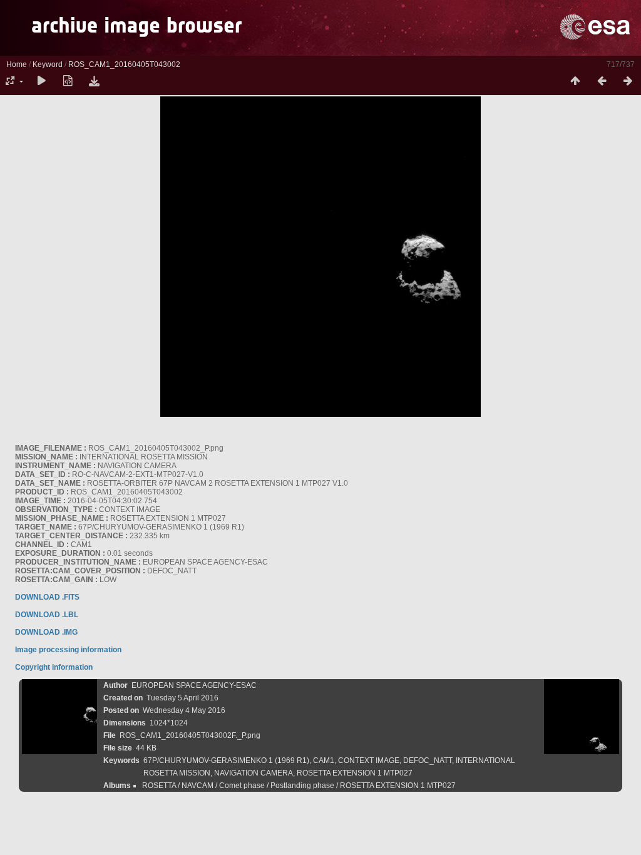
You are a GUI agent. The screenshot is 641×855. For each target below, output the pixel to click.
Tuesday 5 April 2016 (182, 698)
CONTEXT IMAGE (368, 760)
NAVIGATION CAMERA (253, 773)
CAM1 (323, 760)
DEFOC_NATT (427, 760)
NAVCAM (197, 785)
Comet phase (242, 785)
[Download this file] (94, 81)
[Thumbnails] (575, 81)
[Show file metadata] (67, 81)
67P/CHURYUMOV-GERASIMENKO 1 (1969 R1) (226, 760)
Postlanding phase (302, 785)
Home (16, 64)
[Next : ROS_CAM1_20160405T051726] (628, 81)
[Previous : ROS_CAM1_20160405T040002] (601, 81)
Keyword (48, 64)
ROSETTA (159, 785)
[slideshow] (41, 81)
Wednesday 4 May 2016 (184, 710)
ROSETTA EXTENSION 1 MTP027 (355, 773)
